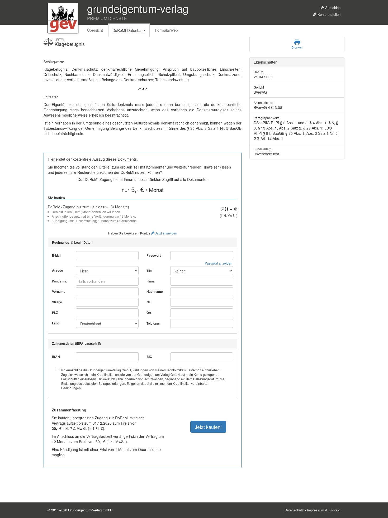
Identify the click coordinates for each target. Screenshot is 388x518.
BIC (149, 356)
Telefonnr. (153, 323)
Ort (148, 312)
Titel (149, 270)
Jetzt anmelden (165, 233)
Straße (57, 302)
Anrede (57, 270)
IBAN (56, 356)
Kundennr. (59, 281)
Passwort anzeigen (218, 263)
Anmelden (332, 7)
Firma (150, 281)
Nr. (148, 302)
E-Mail (56, 255)
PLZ (55, 312)
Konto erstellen (328, 14)
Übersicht (95, 30)
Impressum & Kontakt (323, 509)
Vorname (58, 291)
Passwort (153, 255)
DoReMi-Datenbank (128, 30)
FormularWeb (166, 30)
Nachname (154, 291)
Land (55, 323)
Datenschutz (294, 509)
